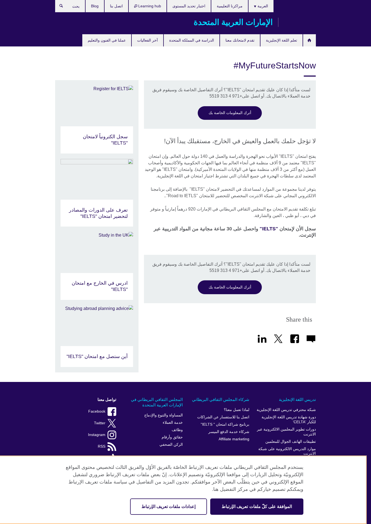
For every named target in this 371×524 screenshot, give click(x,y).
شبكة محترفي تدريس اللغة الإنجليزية (286, 410)
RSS (101, 446)
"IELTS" (269, 228)
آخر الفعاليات (147, 40)
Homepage (309, 40)
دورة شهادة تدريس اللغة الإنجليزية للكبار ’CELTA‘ (289, 419)
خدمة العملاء (173, 423)
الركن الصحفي (171, 445)
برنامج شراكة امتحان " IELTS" (225, 424)
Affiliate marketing (234, 439)
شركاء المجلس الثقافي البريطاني (220, 399)
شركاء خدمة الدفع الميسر (228, 432)
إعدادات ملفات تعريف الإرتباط (169, 506)
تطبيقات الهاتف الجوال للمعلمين (290, 442)
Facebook (96, 411)
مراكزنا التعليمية (230, 6)
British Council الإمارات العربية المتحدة (300, 22)
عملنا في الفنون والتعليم (107, 40)
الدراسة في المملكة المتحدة (191, 40)
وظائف (177, 430)
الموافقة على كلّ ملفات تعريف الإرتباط (257, 506)
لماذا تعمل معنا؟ (236, 410)
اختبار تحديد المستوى (188, 6)
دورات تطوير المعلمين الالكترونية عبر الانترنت (286, 431)
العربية (262, 6)
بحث (58, 7)
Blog (95, 6)
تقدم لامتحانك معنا (239, 40)
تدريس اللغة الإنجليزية (297, 399)
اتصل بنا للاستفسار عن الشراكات (223, 417)
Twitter (99, 423)
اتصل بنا (116, 6)
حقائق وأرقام (172, 437)
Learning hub (149, 6)
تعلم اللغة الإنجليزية (281, 40)
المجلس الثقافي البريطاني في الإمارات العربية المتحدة (157, 402)
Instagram (96, 435)
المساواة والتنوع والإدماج (163, 415)
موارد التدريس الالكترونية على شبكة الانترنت (287, 451)
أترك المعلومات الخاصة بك (230, 113)
